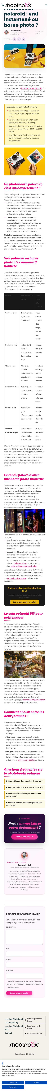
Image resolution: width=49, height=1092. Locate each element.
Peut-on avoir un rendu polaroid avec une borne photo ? (23, 795)
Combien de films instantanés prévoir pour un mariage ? (24, 804)
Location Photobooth (14, 1019)
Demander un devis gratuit (24, 602)
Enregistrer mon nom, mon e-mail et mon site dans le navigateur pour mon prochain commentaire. (25, 984)
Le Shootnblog (11, 1023)
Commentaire (11, 927)
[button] (2, 4)
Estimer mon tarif (23, 837)
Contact (8, 1033)
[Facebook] (14, 39)
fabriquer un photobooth (34, 700)
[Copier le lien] (23, 39)
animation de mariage (16, 578)
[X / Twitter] (19, 39)
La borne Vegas (20, 563)
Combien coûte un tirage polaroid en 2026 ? (25, 787)
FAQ (6, 1029)
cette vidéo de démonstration (24, 566)
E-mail (9, 959)
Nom (8, 948)
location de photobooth (31, 88)
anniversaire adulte (26, 760)
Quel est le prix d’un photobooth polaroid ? (25, 781)
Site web (9, 970)
